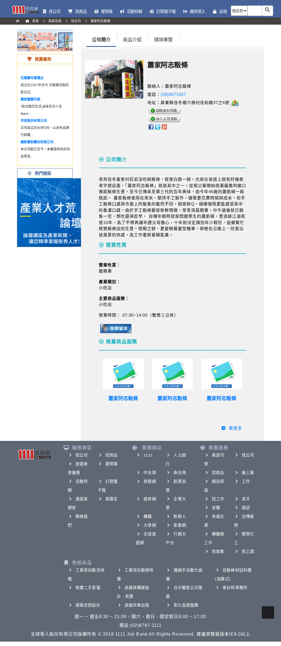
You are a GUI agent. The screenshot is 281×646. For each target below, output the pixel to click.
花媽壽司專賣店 (32, 78)
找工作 (218, 499)
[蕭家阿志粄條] (123, 374)
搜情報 (111, 464)
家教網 (179, 525)
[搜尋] (267, 10)
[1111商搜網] (25, 9)
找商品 (111, 455)
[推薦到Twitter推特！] (157, 126)
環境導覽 (163, 39)
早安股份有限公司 (34, 121)
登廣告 (111, 499)
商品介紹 (132, 39)
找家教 (218, 551)
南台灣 (179, 472)
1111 (148, 455)
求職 (216, 508)
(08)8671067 (173, 94)
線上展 (248, 472)
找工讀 (248, 551)
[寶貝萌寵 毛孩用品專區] (45, 40)
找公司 (81, 455)
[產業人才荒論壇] (51, 212)
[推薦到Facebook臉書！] (150, 126)
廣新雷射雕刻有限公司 (37, 142)
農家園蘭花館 (30, 99)
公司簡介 (101, 39)
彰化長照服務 (186, 605)
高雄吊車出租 (137, 605)
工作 (246, 481)
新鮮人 (179, 516)
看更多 (235, 428)
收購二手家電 (87, 587)
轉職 (148, 516)
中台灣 (150, 472)
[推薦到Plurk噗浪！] (164, 126)
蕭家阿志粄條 (123, 398)
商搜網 (150, 481)
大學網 (150, 525)
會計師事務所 (235, 587)
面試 (246, 508)
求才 (246, 499)
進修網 (150, 499)
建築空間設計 (87, 605)
